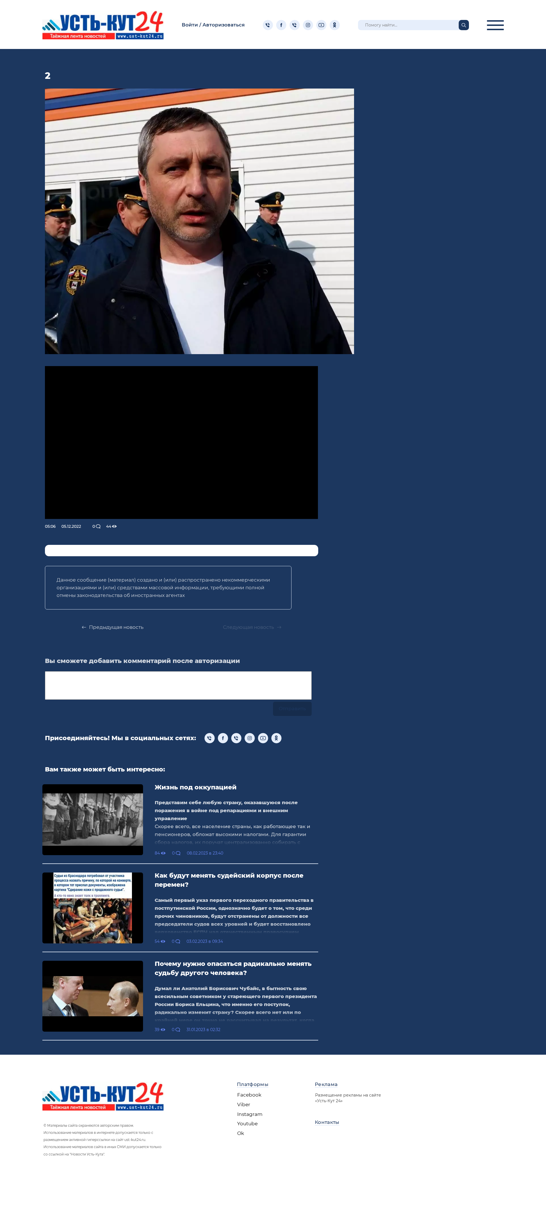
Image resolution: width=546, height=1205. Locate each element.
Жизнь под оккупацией (196, 787)
